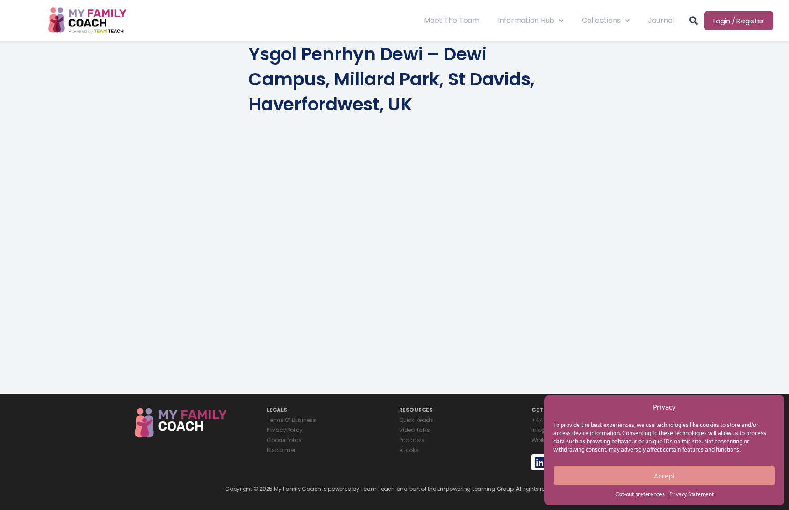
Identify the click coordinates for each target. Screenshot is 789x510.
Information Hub (526, 20)
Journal (661, 20)
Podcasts (412, 440)
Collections (601, 20)
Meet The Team (451, 20)
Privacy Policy (285, 430)
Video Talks (414, 430)
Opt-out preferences (640, 494)
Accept (664, 475)
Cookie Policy (284, 440)
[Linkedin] (539, 462)
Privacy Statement (691, 494)
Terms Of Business (291, 420)
